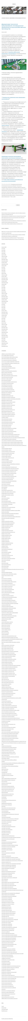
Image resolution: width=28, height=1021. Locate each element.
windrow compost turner (6, 783)
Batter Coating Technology (7, 372)
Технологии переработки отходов (8, 950)
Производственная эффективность (9, 911)
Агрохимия (4, 801)
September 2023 (5, 301)
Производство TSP (5, 916)
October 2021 (4, 330)
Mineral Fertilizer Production (7, 640)
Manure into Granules (6, 626)
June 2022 (3, 318)
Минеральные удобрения (7, 876)
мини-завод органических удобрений (9, 877)
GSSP (3, 577)
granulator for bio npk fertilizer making (9, 574)
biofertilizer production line (7, 406)
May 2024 (3, 288)
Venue (3, 776)
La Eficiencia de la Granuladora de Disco (9, 597)
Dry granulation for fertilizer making (8, 502)
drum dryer (4, 496)
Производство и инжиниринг (7, 917)
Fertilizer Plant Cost (5, 539)
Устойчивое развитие (6, 964)
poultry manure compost (6, 704)
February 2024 (4, 293)
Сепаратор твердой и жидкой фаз (8, 941)
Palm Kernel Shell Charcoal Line (8, 682)
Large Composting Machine (7, 598)
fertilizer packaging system (7, 535)
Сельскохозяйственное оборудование (9, 935)
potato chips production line (7, 702)
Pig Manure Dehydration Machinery (8, 693)
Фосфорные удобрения (6, 973)
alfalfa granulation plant (6, 364)
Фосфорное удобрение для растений (9, 972)
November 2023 (5, 298)
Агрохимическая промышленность (9, 800)
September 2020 (5, 336)
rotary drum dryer (5, 725)
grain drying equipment (6, 564)
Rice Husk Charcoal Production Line (8, 724)
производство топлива (6, 922)
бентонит (3, 806)
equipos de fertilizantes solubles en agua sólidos (11, 510)
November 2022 (5, 313)
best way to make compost (7, 378)
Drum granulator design (6, 501)
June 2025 (3, 268)
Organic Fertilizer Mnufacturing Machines (9, 666)
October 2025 (4, 262)
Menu (14, 4)
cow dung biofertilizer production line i (9, 476)
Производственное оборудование (8, 913)
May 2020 (3, 338)
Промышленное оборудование (8, 928)
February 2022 (4, 324)
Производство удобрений (7, 924)
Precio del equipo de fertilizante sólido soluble (10, 710)
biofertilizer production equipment (8, 405)
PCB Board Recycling (5, 685)
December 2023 (5, 296)
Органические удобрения (7, 897)
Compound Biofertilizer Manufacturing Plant (10, 468)
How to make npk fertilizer (7, 591)
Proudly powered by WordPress (7, 1018)
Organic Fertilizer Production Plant (8, 673)
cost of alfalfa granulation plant (8, 474)
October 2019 (4, 341)
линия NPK (4, 854)
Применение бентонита (6, 907)
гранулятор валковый (6, 817)
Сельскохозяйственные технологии (9, 939)
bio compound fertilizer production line (9, 381)
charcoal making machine (6, 425)
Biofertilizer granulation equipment (8, 397)
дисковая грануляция (6, 828)
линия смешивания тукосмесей (8, 868)
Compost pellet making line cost (8, 457)
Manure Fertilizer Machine (7, 623)
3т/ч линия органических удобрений (9, 360)
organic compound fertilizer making (8, 656)
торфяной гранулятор (6, 958)
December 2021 (5, 327)
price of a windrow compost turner (8, 711)
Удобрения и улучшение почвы (8, 959)
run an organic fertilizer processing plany (9, 736)
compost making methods (7, 454)
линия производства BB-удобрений (9, 866)
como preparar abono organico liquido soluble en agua (12, 442)
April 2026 (3, 253)
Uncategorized (4, 772)
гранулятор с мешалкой (6, 821)
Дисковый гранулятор (6, 832)
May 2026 (3, 251)
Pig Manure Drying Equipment (7, 694)
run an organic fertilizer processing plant (9, 735)
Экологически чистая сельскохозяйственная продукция (13, 976)
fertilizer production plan (6, 544)
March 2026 (4, 254)
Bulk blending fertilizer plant (7, 411)
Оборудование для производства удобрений (11, 893)
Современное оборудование (7, 945)
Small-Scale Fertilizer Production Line (9, 753)
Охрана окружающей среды (7, 900)
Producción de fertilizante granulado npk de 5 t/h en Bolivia (13, 719)
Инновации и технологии (7, 848)
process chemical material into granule (9, 713)
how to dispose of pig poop (7, 587)
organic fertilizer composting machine (9, 659)
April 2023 (3, 309)
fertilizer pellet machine (6, 538)
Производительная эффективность (9, 195)
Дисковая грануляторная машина (8, 826)
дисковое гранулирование (7, 829)
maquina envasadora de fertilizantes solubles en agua (12, 639)
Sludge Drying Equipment (6, 745)
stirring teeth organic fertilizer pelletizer (9, 759)
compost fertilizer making (6, 450)
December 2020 (5, 335)
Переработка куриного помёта (8, 902)
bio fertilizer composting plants (8, 383)
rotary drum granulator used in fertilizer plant (10, 732)
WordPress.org (4, 1010)
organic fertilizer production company (9, 670)
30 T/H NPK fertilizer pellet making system (10, 357)
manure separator (5, 634)
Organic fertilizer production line (8, 671)
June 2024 (3, 287)
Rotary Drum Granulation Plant (8, 728)
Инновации (4, 840)
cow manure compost (6, 484)
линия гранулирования (6, 856)
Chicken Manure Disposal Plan (7, 433)
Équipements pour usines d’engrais (8, 507)
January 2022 (4, 326)
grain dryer (4, 561)
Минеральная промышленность (8, 873)
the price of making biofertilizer (8, 764)
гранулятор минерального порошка (9, 820)
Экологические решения (7, 983)
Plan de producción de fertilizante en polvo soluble (11, 697)
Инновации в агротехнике (16, 184)
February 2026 (4, 256)
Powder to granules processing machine (9, 707)
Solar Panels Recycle (5, 755)
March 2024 (4, 292)
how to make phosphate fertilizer (8, 592)
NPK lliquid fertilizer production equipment (10, 651)
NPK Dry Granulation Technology (8, 645)
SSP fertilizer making (5, 758)
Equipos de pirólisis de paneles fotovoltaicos (10, 513)
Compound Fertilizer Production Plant (9, 473)
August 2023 (4, 302)
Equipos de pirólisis (5, 512)
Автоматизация (5, 792)
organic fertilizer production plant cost (9, 674)
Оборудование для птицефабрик (8, 894)
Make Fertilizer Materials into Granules (9, 615)
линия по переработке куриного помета (10, 857)
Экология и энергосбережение (8, 992)
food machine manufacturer (7, 549)
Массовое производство (6, 193)
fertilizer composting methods (7, 521)
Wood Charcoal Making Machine (8, 786)
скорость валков (5, 125)
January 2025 (4, 276)
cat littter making (5, 417)
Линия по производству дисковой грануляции (11, 859)
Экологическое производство (8, 986)
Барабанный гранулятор (7, 803)
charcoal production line (6, 426)
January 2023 (4, 310)
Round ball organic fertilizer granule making (10, 733)
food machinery (5, 550)
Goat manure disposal (6, 560)
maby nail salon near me (6, 234)
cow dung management (6, 482)
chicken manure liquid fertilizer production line (11, 434)
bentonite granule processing (7, 377)
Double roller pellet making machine (8, 491)
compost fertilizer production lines (8, 451)
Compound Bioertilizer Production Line (9, 467)
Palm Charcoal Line (5, 679)
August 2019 (4, 344)
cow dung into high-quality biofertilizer (9, 481)
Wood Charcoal (4, 784)
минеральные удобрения (7, 874)
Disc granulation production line (8, 485)
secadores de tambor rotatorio (7, 739)
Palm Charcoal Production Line (7, 680)
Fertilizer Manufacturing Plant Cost (8, 532)
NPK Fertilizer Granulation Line (7, 646)
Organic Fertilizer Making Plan (7, 663)
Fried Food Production (6, 556)
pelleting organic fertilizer (6, 687)
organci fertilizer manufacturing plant (9, 654)
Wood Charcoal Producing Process (8, 787)
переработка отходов (6, 905)
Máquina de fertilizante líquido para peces (10, 637)
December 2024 (5, 278)
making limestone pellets (6, 618)
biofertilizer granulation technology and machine (11, 398)
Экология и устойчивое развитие (8, 990)
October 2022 (4, 315)
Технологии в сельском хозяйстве (8, 948)
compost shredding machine (7, 460)
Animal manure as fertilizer (7, 366)
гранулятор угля (5, 823)
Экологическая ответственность (8, 975)
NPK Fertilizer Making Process (7, 648)
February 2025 (4, 274)
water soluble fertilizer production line (9, 778)
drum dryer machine (6, 498)
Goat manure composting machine (8, 558)
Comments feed (5, 1009)
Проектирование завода (6, 908)
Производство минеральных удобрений (10, 919)
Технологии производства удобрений (9, 952)
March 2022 (4, 323)
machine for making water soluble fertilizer (10, 612)
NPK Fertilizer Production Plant (8, 649)
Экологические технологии (7, 984)
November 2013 (5, 346)
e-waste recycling (5, 505)
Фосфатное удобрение (6, 970)
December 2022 (5, 312)
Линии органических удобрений (8, 852)
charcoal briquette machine (7, 419)
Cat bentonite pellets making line (8, 415)
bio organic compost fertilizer (7, 388)
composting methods (6, 465)
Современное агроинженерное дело (9, 944)
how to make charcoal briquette (8, 589)
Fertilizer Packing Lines (6, 536)
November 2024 (5, 279)
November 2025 (5, 261)
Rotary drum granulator (6, 730)
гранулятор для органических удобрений (10, 818)
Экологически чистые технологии (8, 979)
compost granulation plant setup (8, 453)
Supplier (3, 761)
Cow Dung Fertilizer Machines (7, 479)
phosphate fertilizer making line (8, 688)
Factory (3, 519)
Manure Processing (5, 632)
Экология (3, 989)
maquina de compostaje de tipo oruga (9, 635)
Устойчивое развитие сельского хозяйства (10, 967)
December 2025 (5, 259)
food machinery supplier (6, 552)
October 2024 (4, 281)
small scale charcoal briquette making (9, 749)
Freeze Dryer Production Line (7, 555)
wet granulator (4, 781)
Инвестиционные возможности (8, 835)
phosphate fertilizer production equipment (10, 690)
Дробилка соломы (5, 834)
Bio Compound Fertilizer (6, 380)
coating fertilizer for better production (9, 439)
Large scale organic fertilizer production (9, 601)
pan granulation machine (6, 684)
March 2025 (4, 273)
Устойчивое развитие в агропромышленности (11, 966)
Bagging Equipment (5, 369)
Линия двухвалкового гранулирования (14, 192)
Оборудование (5, 880)
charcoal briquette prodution (7, 423)
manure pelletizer (5, 631)
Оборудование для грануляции (8, 883)
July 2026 (3, 248)
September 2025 (5, 264)
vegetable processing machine (7, 775)
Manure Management (6, 628)
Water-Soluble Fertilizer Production (8, 780)
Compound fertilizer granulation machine (10, 470)
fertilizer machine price (6, 527)
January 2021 (4, 333)
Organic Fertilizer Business (7, 657)
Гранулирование (5, 811)
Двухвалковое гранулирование (8, 190)
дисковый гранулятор (6, 831)
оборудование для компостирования (9, 888)
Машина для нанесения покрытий (8, 871)
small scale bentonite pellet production (9, 747)
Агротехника (4, 798)
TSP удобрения (5, 770)
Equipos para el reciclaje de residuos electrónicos (11, 516)
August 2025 (4, 265)
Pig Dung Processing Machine (7, 691)
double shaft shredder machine (8, 494)
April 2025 (3, 271)
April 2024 (3, 290)
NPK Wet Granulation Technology (8, 653)
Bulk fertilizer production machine (8, 412)
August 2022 (4, 316)
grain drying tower (5, 566)
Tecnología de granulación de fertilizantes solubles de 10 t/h (13, 763)
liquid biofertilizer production (7, 609)
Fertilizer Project (5, 546)
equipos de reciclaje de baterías (8, 515)
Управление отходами (6, 962)
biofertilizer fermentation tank (7, 395)
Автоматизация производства (8, 794)
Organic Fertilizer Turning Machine (8, 676)
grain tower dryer (5, 567)
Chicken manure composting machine (9, 431)
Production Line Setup (6, 721)
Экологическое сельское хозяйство (9, 987)
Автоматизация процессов (7, 795)
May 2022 (3, 319)
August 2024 (4, 284)
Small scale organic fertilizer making (8, 752)
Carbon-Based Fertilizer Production (8, 414)
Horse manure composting (7, 580)
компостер (4, 851)
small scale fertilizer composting (8, 750)
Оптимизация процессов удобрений (9, 185)
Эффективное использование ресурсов (14, 188)
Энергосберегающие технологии (8, 993)
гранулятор (4, 815)
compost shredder (5, 459)
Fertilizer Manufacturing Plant (7, 530)
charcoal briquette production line (8, 422)
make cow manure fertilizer (7, 614)
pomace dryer (4, 699)
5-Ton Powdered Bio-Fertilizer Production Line (10, 363)
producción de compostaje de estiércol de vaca (11, 718)
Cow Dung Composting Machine (8, 477)
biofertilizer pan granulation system (8, 402)
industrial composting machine (8, 595)
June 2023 (3, 305)
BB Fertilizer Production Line (7, 374)
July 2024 (3, 285)
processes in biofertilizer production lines (9, 715)
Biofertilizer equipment (6, 394)
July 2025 (3, 267)
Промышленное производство (8, 930)
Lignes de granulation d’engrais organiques (10, 603)
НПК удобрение (5, 879)
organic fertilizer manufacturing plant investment (11, 665)
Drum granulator (5, 499)
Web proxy (4, 231)
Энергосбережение (5, 995)
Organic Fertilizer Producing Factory (8, 668)
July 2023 (3, 304)
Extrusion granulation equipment (8, 518)
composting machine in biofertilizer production (11, 464)
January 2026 (4, 257)
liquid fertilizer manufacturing (7, 611)
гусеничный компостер (6, 825)
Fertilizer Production (5, 541)
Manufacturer (4, 620)
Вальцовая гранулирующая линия (8, 807)
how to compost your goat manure (8, 584)
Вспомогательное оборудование (8, 809)
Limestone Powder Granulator (7, 606)
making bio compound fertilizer (8, 617)
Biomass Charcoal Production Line (8, 409)
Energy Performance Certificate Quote (9, 237)
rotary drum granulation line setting (8, 727)
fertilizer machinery (5, 529)
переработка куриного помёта (8, 904)
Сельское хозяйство (6, 931)
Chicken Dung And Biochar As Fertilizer (9, 428)
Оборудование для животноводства (9, 885)
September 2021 (5, 332)
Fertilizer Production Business (7, 543)
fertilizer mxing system (6, 533)
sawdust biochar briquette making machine (10, 738)
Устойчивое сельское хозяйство (8, 969)
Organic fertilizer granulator (7, 662)
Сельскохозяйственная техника (8, 933)
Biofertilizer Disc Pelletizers (7, 392)
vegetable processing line (6, 773)
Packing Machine (5, 677)
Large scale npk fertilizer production (8, 600)
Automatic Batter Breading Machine (8, 367)
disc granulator (4, 487)
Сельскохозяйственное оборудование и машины (12, 936)
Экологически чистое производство (9, 978)
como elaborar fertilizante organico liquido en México (12, 440)
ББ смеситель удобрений (7, 804)
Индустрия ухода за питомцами (8, 838)
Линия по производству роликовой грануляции (11, 863)
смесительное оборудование (7, 942)
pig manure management (6, 696)
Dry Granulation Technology (7, 504)
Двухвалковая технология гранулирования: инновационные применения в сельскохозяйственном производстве (14, 26)
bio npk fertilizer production (7, 386)
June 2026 (3, 250)
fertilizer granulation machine (7, 525)
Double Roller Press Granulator (7, 493)
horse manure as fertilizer (6, 578)
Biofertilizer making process (7, 400)
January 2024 (4, 295)
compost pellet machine (6, 456)
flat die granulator (5, 547)
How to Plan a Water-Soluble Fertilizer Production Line (12, 223)
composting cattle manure (7, 462)
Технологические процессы (7, 955)
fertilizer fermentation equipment (8, 522)
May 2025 (3, 270)
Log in (3, 1006)
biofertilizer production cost (7, 403)
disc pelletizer (4, 488)
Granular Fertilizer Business (7, 572)
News (3, 643)
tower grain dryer (5, 769)
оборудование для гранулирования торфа (10, 882)
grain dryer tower (5, 563)
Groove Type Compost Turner (7, 575)
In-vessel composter (5, 594)
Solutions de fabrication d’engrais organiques (10, 756)
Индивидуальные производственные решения (11, 837)
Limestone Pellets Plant (6, 604)
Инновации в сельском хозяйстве (8, 846)
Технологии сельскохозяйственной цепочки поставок (13, 953)
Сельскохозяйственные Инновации (9, 938)
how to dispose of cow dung (7, 586)
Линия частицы (5, 869)
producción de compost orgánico (8, 716)
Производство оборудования (7, 921)
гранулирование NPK (6, 812)
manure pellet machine (6, 629)
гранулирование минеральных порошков (10, 814)
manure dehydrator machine (7, 622)
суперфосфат (4, 947)
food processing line (5, 553)
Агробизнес (4, 797)
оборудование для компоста (7, 886)
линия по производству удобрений (9, 865)
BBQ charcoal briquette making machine (9, 375)
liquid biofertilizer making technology (9, 608)
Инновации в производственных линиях (10, 845)
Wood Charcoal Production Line (8, 789)
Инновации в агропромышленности (9, 842)
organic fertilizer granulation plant (8, 660)
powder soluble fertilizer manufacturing (9, 705)
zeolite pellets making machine (7, 790)
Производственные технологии (8, 914)
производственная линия (7, 910)
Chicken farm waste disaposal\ (7, 429)
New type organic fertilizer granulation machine (11, 642)
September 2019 (5, 343)
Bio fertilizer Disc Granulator (7, 384)
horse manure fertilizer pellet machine (9, 581)
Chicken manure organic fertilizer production (10, 436)
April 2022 (3, 321)
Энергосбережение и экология (8, 997)
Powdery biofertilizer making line (8, 708)
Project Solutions (5, 722)
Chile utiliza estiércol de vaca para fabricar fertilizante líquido (13, 437)
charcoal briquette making (7, 420)
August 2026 (4, 247)
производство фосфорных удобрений (9, 927)
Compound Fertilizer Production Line (9, 471)
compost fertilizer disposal (7, 448)
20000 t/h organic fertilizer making (8, 353)
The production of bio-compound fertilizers (10, 766)
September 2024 (5, 282)
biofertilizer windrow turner (7, 408)
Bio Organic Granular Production (8, 389)
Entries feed (4, 1007)
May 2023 (3, 307)
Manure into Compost (6, 625)
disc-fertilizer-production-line (7, 490)
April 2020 (3, 340)
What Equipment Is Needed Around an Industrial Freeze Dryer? (14, 216)
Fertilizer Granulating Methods (7, 524)
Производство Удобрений (7, 925)
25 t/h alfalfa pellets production (8, 355)
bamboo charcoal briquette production (9, 371)
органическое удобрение (7, 899)
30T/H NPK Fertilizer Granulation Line (9, 358)
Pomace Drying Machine (6, 701)
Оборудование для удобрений (18, 193)
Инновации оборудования (7, 849)
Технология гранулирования (7, 956)
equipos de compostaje (6, 508)
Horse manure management (7, 583)
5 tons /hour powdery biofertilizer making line (10, 361)
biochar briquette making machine (8, 391)
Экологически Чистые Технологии (8, 981)
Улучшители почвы (6, 961)
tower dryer (4, 767)
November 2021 (5, 329)
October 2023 (4, 299)
